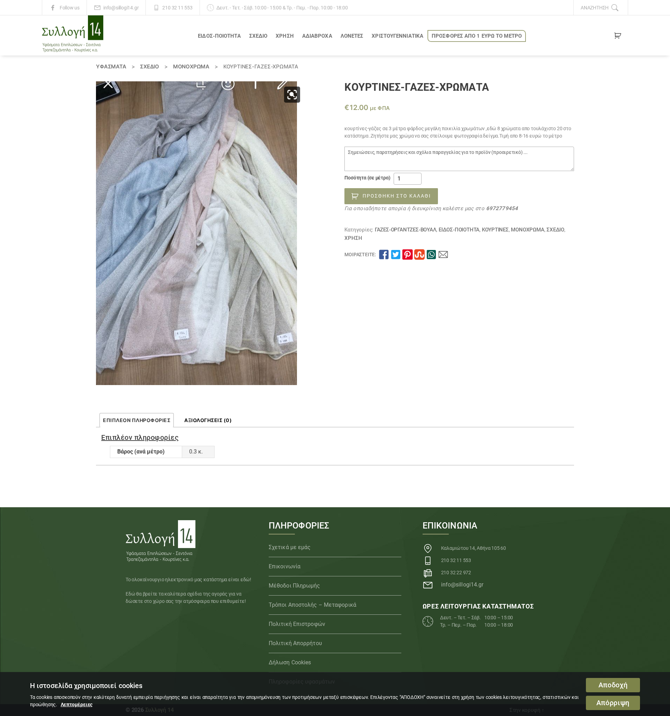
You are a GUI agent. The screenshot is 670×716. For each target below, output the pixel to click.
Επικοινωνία (284, 566)
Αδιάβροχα (317, 36)
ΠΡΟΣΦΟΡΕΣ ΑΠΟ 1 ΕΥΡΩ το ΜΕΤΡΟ (477, 36)
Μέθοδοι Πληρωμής (294, 585)
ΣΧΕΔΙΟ (258, 36)
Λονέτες (352, 36)
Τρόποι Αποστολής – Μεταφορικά (312, 604)
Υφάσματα (111, 66)
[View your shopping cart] (617, 37)
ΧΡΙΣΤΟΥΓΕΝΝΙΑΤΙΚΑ (397, 36)
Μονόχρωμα (191, 66)
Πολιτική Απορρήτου (295, 643)
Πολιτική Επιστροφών (297, 624)
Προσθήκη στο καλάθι (397, 196)
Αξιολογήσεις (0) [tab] (208, 420)
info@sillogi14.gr (121, 7)
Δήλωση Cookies (290, 662)
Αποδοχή (613, 685)
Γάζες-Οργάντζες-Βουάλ (406, 230)
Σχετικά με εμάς (290, 547)
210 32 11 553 (177, 7)
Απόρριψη (613, 703)
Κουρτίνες (495, 230)
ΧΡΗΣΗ (285, 36)
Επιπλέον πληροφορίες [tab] (136, 420)
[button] (292, 95)
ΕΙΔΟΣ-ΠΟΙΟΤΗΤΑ (219, 36)
